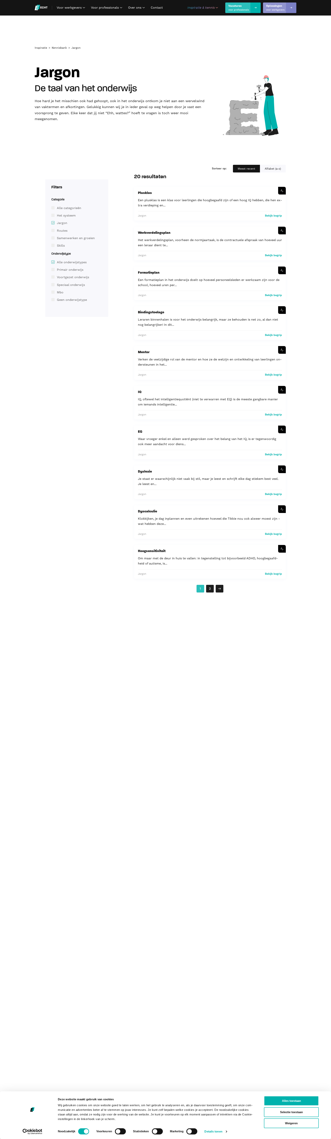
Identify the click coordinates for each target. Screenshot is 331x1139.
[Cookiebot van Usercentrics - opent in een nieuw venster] (32, 1131)
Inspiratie (41, 47)
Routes (62, 230)
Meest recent (246, 168)
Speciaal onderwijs (71, 285)
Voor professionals (107, 8)
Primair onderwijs (70, 270)
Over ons (137, 8)
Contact (157, 7)
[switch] (120, 1131)
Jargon (76, 47)
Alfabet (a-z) (273, 168)
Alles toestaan (291, 1100)
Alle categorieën (69, 208)
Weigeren (291, 1123)
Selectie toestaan (291, 1112)
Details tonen (213, 1131)
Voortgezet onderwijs (73, 277)
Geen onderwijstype (72, 300)
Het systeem (66, 215)
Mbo (60, 292)
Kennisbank (59, 47)
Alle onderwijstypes (72, 262)
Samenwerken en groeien (76, 238)
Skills (61, 245)
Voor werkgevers (71, 8)
